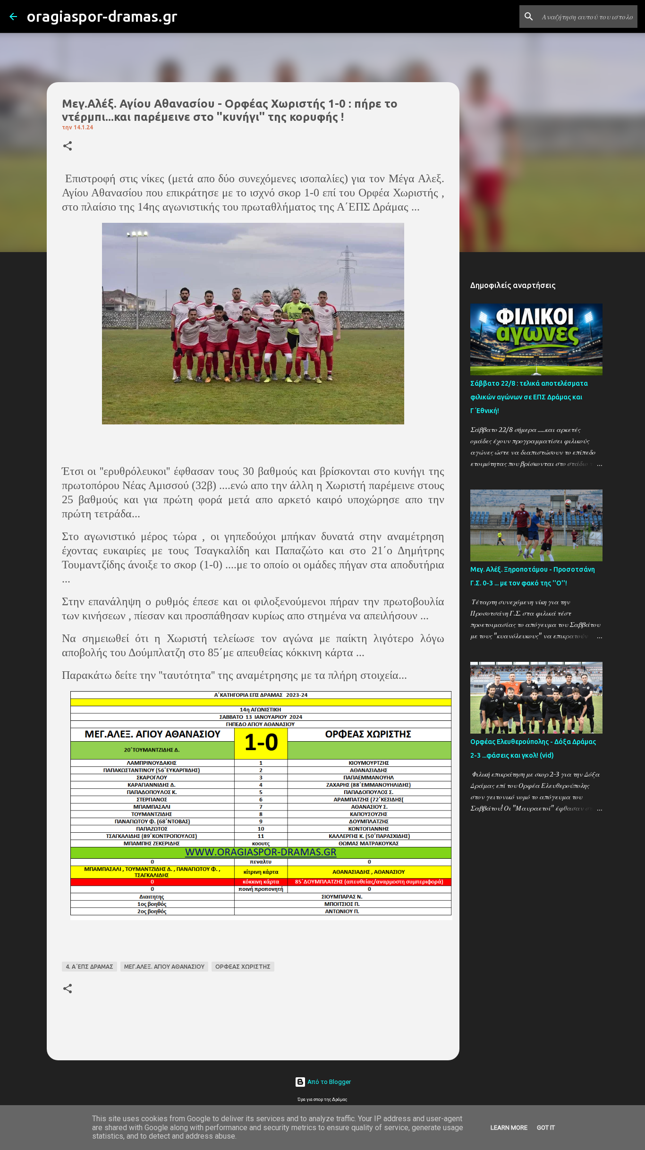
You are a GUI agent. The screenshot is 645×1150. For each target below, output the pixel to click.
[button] (67, 146)
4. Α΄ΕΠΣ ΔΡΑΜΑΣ (89, 967)
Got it (546, 1127)
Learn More (509, 1127)
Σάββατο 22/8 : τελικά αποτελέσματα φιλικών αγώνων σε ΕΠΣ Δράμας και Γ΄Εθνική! (529, 397)
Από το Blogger (328, 1081)
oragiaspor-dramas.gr (102, 16)
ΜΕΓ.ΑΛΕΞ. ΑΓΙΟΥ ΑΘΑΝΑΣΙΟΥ (164, 967)
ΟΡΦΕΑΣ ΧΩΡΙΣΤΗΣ (243, 967)
